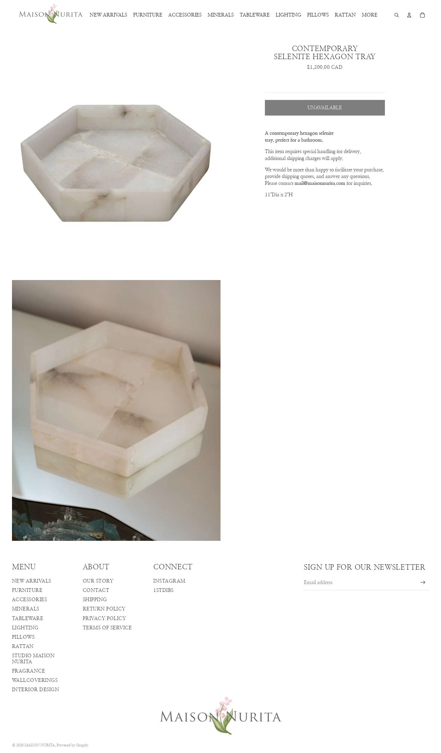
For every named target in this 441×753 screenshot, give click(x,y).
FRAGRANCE (28, 671)
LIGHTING (25, 627)
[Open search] (396, 15)
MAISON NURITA (39, 745)
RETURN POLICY (104, 609)
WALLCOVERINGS (35, 680)
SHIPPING (95, 599)
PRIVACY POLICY (104, 618)
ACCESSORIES (29, 599)
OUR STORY (98, 581)
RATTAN (23, 646)
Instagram (169, 581)
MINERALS (25, 609)
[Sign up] (423, 583)
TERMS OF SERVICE (107, 627)
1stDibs (163, 590)
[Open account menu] (409, 15)
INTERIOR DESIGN (35, 689)
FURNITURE (27, 590)
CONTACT (96, 590)
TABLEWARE (27, 618)
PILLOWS (23, 637)
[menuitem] (369, 15)
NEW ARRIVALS (31, 581)
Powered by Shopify (72, 745)
